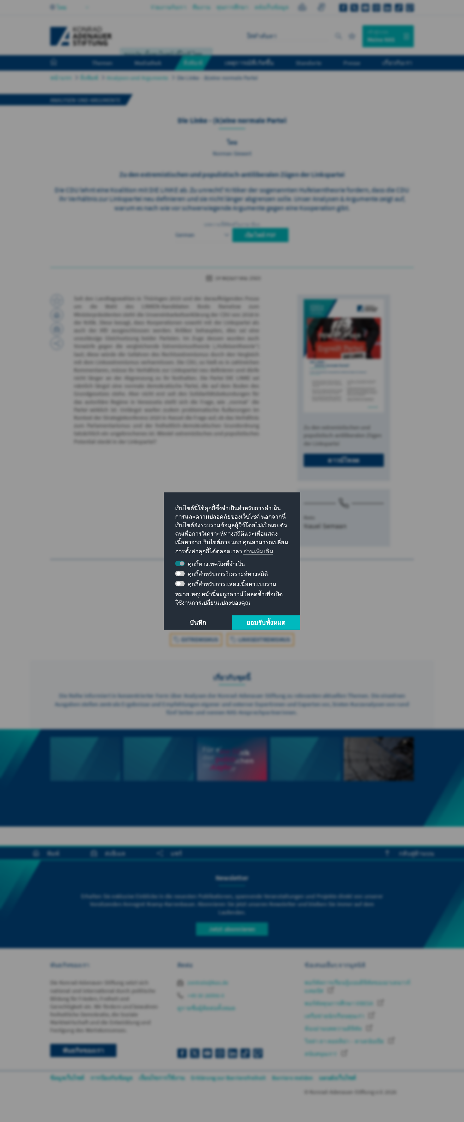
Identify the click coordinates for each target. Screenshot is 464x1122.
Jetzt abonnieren (232, 929)
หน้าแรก (61, 77)
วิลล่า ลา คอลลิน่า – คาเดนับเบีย (345, 1041)
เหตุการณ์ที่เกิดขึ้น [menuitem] (249, 63)
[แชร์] (57, 343)
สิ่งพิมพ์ (89, 77)
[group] (85, 778)
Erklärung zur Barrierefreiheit (228, 1077)
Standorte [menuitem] (308, 63)
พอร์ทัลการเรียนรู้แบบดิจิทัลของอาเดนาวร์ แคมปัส (357, 986)
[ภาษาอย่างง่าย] (302, 8)
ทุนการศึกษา (232, 7)
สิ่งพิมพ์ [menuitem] (193, 63)
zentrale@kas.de (207, 982)
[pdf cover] (344, 355)
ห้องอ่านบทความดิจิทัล (334, 1028)
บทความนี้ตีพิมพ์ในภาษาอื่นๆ (232, 224)
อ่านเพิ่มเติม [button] (258, 551)
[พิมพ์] (57, 315)
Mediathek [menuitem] (147, 63)
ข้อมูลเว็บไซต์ (67, 1077)
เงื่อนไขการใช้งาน (162, 1077)
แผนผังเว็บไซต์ (337, 1077)
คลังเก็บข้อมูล (272, 7)
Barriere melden (292, 1077)
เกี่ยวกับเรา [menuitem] (397, 63)
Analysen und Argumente (137, 77)
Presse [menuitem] (351, 63)
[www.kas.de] (81, 36)
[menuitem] (60, 63)
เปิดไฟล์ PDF (260, 235)
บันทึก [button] (198, 622)
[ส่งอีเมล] (57, 329)
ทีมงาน (201, 7)
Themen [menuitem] (102, 63)
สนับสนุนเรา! (321, 1053)
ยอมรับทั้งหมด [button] (266, 622)
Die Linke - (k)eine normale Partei (217, 77)
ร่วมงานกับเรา (168, 7)
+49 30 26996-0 (205, 995)
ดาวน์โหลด (344, 460)
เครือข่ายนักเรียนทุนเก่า (335, 1016)
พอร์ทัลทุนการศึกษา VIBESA (339, 1003)
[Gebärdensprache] (321, 8)
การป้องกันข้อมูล (112, 1077)
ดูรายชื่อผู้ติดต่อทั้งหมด (206, 1008)
